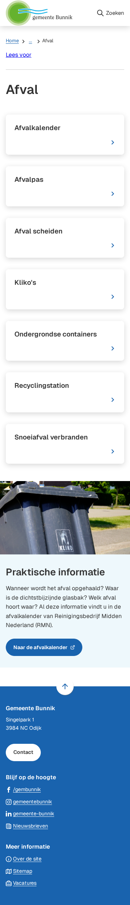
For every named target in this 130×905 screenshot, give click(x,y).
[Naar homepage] (48, 13)
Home (12, 41)
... (30, 41)
